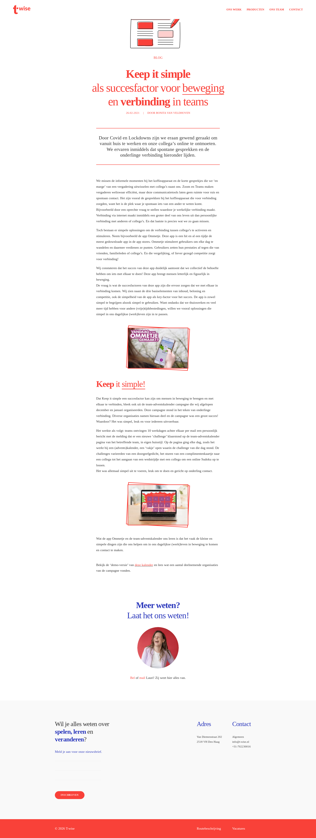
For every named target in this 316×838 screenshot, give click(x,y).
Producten (255, 9)
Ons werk (234, 9)
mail (142, 678)
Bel (132, 678)
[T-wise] (21, 9)
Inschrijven (70, 795)
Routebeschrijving (209, 828)
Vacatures (238, 828)
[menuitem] (235, 9)
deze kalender (144, 565)
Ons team (276, 9)
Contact (296, 9)
